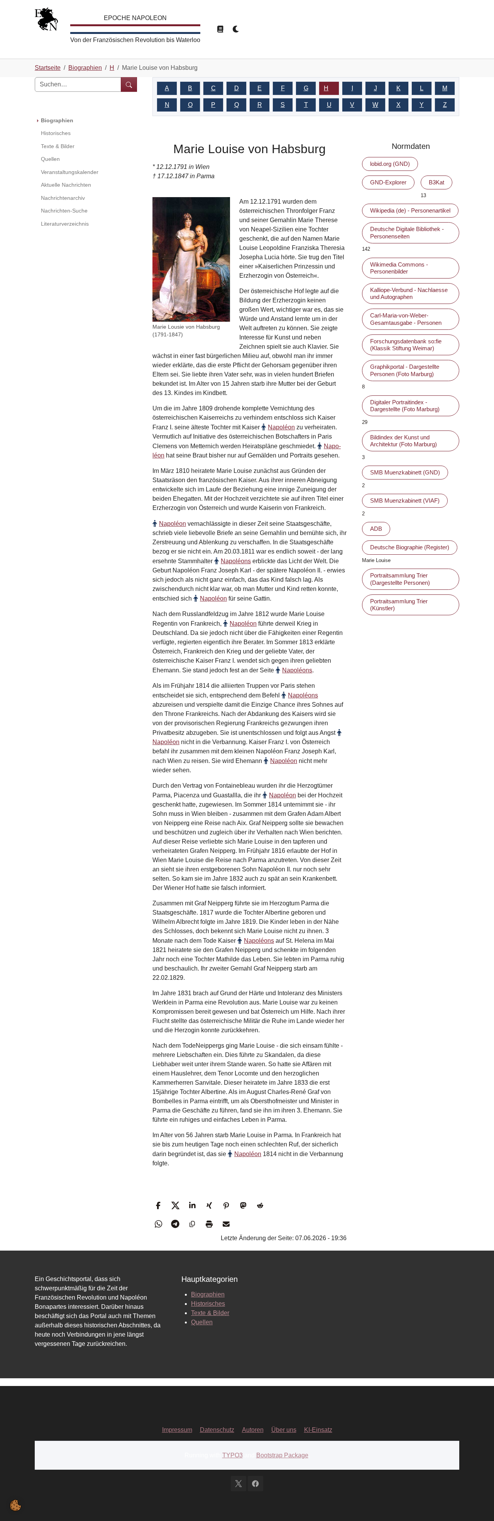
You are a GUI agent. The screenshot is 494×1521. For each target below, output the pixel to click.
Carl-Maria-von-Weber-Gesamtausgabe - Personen (406, 319)
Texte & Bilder (210, 1313)
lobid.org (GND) (390, 163)
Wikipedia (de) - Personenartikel (410, 210)
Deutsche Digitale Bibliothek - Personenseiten (407, 232)
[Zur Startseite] (46, 21)
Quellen (202, 1322)
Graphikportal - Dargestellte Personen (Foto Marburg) (404, 370)
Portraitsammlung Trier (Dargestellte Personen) (400, 579)
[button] (159, 1205)
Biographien (208, 1294)
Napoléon (281, 427)
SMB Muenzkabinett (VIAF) (405, 500)
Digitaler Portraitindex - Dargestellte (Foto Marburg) (405, 405)
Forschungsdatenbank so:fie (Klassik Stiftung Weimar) (406, 344)
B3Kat (436, 182)
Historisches (208, 1303)
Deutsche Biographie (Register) (409, 547)
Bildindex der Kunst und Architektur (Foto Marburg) (403, 440)
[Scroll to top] (477, 1504)
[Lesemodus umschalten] (220, 29)
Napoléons (236, 561)
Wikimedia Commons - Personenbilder (399, 268)
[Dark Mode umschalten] (236, 29)
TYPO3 (232, 1455)
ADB (376, 528)
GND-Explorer (388, 182)
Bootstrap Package (282, 1455)
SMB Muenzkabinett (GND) (405, 472)
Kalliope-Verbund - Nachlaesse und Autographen (409, 293)
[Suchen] (129, 84)
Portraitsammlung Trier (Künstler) (399, 604)
